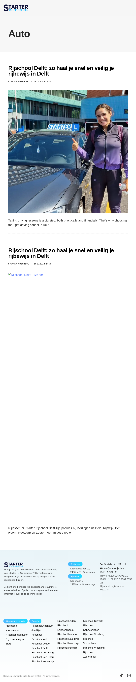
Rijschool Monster (67, 634)
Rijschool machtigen (17, 634)
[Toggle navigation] (111, 8)
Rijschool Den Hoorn (43, 657)
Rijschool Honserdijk (43, 661)
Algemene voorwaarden (13, 628)
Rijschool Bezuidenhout (39, 637)
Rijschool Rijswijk (93, 621)
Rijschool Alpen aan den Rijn (42, 628)
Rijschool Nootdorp (67, 643)
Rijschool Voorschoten (90, 641)
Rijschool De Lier (41, 643)
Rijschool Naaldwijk (68, 638)
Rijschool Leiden (66, 621)
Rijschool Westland (93, 647)
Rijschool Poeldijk (67, 647)
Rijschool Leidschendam (65, 627)
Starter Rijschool (18, 81)
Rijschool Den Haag (43, 652)
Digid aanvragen (15, 639)
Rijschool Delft (40, 648)
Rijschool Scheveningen (91, 627)
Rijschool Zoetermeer (89, 654)
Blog (8, 643)
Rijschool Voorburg (93, 634)
